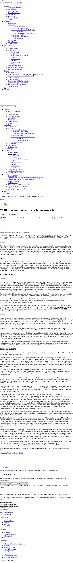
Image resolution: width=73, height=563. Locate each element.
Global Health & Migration (19, 55)
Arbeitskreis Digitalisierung (19, 28)
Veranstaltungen (8, 45)
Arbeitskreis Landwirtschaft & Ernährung (23, 33)
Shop (5, 88)
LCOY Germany (13, 79)
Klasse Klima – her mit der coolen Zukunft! (21, 76)
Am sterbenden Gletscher (13, 470)
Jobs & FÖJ (11, 14)
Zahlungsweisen (9, 551)
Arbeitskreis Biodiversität (19, 26)
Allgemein (3, 214)
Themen (6, 47)
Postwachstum (15, 62)
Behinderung (63, 284)
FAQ (5, 537)
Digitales (14, 54)
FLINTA (40, 284)
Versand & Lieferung (10, 549)
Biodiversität (15, 52)
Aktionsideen (12, 23)
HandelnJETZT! (13, 72)
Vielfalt (13, 64)
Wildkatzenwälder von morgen (17, 84)
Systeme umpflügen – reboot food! (18, 83)
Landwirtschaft (15, 59)
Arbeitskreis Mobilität (17, 35)
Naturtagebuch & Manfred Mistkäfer (19, 81)
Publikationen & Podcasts (15, 65)
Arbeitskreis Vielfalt (17, 38)
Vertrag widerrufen (9, 547)
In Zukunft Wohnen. (14, 86)
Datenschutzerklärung (10, 555)
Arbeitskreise (11, 25)
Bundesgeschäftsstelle (14, 8)
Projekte (6, 71)
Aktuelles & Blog (13, 48)
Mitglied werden (12, 42)
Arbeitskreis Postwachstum (19, 37)
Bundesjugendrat (13, 11)
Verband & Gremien (14, 13)
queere (45, 411)
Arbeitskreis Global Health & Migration (23, 30)
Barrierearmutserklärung (11, 557)
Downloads (11, 16)
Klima (13, 57)
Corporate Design (13, 18)
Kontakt (10, 19)
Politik (14, 214)
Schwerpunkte (12, 50)
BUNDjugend (4, 232)
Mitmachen (7, 21)
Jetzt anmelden (23, 483)
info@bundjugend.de (6, 512)
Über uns (6, 6)
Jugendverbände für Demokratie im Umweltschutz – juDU (25, 74)
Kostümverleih (12, 40)
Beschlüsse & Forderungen (16, 67)
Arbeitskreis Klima (17, 31)
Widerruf (6, 545)
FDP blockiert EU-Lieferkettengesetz (42, 470)
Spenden (6, 89)
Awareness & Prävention (15, 69)
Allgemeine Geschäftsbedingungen (14, 544)
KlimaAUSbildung (13, 77)
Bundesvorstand (12, 9)
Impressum (7, 554)
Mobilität (14, 60)
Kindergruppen (12, 43)
